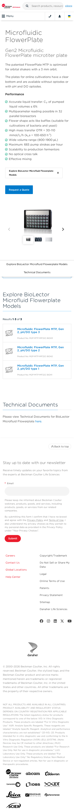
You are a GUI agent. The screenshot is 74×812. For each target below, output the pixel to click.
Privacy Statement (51, 595)
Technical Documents (37, 272)
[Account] (59, 16)
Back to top (61, 446)
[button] (27, 6)
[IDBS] (33, 785)
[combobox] (43, 6)
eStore (68, 6)
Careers (10, 555)
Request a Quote (19, 189)
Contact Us (13, 562)
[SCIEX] (13, 806)
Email (9, 483)
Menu (9, 16)
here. (38, 421)
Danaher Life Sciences (53, 609)
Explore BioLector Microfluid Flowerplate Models (37, 264)
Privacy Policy (35, 520)
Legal (43, 574)
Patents (44, 588)
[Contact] (50, 16)
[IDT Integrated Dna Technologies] (52, 785)
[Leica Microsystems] (13, 795)
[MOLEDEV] (33, 795)
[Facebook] (41, 622)
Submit (12, 538)
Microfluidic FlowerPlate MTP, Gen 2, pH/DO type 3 (40, 330)
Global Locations (16, 569)
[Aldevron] (52, 774)
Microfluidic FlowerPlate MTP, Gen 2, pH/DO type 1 (40, 367)
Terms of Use (56, 520)
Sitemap (45, 602)
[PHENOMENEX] (52, 795)
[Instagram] (48, 622)
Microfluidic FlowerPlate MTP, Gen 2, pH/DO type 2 (40, 349)
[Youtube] (70, 622)
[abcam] (33, 774)
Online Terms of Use (52, 581)
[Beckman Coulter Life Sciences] (11, 6)
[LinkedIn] (55, 622)
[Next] (63, 229)
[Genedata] (13, 785)
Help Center (13, 576)
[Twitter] (62, 622)
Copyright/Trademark (53, 555)
